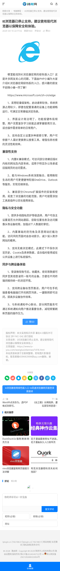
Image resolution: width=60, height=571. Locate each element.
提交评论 (49, 509)
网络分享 (6, 11)
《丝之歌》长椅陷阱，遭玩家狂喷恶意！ (45, 404)
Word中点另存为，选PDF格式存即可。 (15, 404)
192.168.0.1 (17, 542)
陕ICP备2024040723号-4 (32, 554)
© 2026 (7, 551)
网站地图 (47, 542)
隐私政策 (27, 545)
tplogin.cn (7, 542)
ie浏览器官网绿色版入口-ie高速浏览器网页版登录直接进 (29, 389)
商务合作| (36, 545)
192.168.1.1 (37, 542)
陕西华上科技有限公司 (45, 551)
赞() (46, 31)
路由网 (30, 4)
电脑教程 (17, 11)
